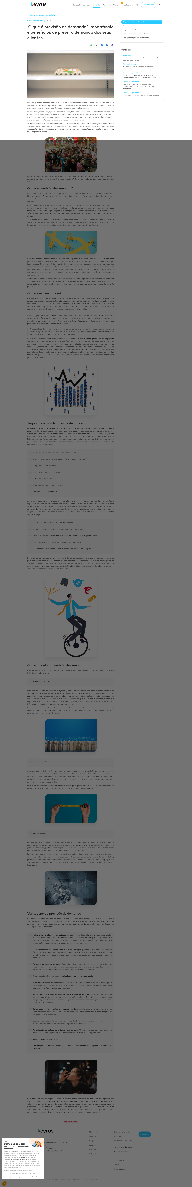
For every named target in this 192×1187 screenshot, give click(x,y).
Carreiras (117, 5)
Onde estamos (119, 1169)
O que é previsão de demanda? (134, 22)
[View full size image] (71, 154)
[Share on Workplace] (112, 45)
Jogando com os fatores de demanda (136, 30)
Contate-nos (148, 5)
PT (159, 5)
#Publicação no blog (70, 1121)
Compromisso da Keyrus (123, 1147)
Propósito (117, 1136)
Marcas (116, 1165)
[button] (4, 1183)
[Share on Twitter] (96, 45)
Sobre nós (128, 5)
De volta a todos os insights (43, 15)
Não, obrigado (9, 1177)
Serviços (86, 5)
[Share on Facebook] (107, 45)
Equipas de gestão (121, 1160)
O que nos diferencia (122, 1132)
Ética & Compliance (121, 1152)
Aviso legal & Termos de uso (48, 1179)
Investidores (118, 1156)
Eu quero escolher (23, 1177)
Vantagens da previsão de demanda (136, 38)
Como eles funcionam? (131, 26)
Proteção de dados (89, 1179)
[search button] (137, 4)
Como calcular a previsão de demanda (136, 34)
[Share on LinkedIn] (102, 45)
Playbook (76, 5)
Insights (96, 5)
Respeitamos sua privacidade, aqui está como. (18, 1170)
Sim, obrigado (37, 1177)
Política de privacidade (71, 1179)
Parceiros (106, 5)
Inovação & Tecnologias (123, 1141)
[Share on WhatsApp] (91, 45)
